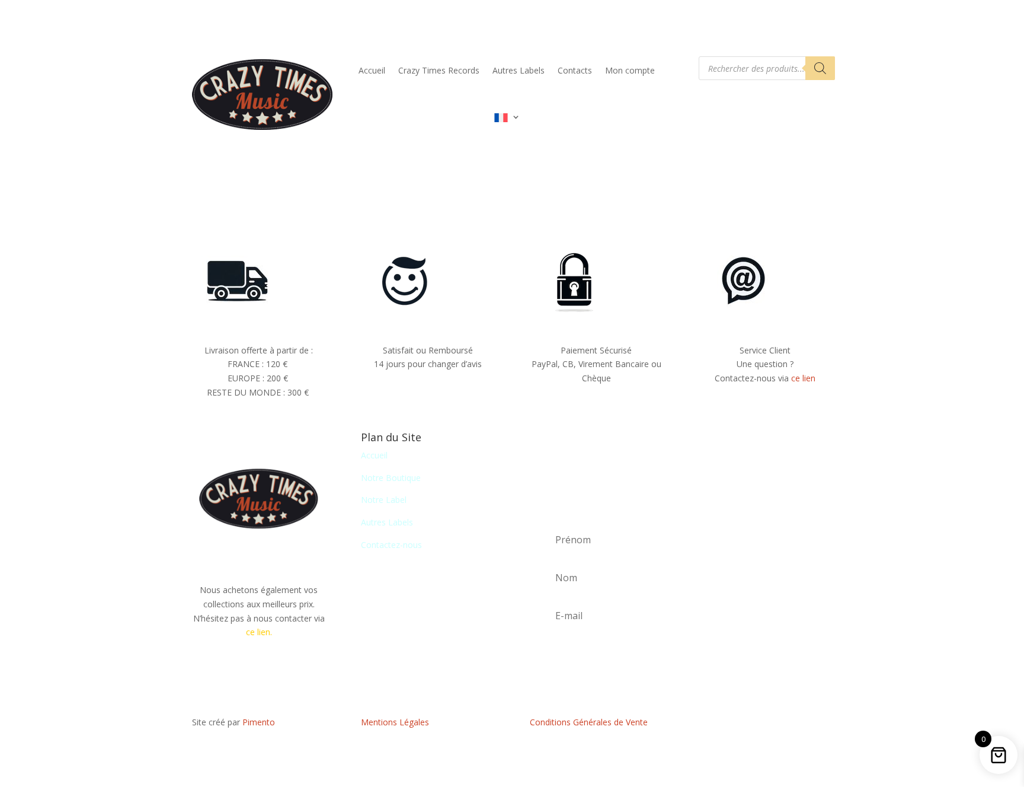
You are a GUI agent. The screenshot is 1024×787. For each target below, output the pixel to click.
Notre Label (384, 499)
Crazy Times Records (438, 70)
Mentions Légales (395, 722)
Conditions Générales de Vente (589, 722)
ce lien (803, 378)
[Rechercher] (820, 68)
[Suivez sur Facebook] (765, 724)
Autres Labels (518, 70)
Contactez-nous (391, 544)
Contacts (575, 70)
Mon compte (630, 70)
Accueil (372, 70)
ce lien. (259, 632)
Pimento (258, 722)
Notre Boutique (391, 477)
